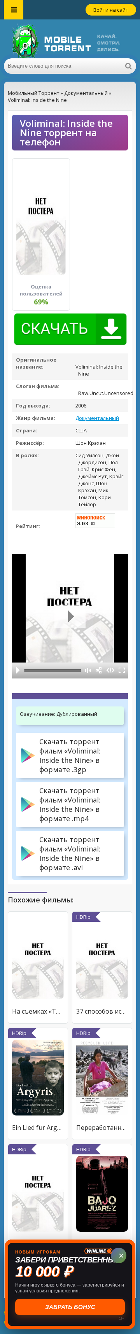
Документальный (97, 417)
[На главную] (70, 38)
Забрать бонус (70, 1307)
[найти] (128, 66)
